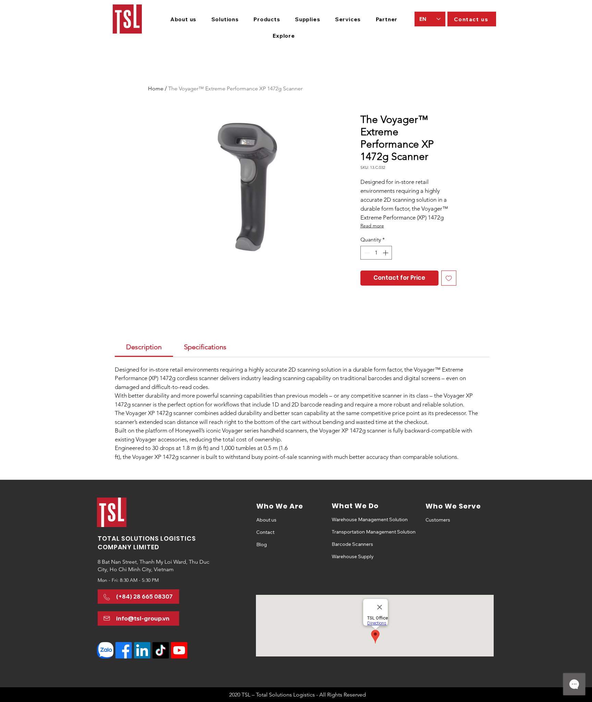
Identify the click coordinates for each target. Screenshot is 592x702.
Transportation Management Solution (356, 532)
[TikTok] (160, 650)
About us (266, 520)
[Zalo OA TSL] (105, 650)
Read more (372, 226)
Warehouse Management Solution (356, 519)
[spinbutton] (376, 252)
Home (155, 88)
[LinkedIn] (142, 650)
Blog (261, 544)
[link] (144, 347)
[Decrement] (366, 252)
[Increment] (386, 252)
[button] (225, 19)
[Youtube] (179, 650)
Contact (265, 532)
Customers (438, 520)
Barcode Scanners (352, 544)
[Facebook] (123, 650)
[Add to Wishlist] (448, 278)
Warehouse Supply (353, 556)
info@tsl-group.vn (143, 618)
